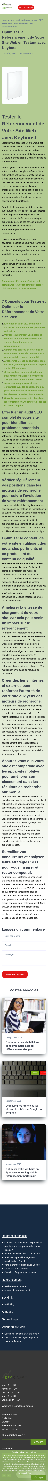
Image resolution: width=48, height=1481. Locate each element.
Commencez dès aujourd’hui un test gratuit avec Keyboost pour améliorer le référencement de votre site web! (23, 285)
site (16, 23)
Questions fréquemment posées (20, 1272)
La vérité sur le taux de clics (18, 1268)
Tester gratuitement (26, 7)
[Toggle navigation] (42, 7)
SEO (41, 20)
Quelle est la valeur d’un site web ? (21, 1334)
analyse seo (8, 20)
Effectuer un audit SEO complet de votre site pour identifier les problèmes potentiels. (24, 327)
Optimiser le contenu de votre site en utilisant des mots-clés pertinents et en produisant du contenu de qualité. (24, 353)
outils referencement (26, 20)
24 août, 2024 (9, 53)
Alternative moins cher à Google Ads (22, 1253)
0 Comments (26, 53)
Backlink (7, 1297)
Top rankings (10, 1319)
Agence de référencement (17, 1290)
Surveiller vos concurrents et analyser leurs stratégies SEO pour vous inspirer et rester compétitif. (25, 402)
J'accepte (38, 1477)
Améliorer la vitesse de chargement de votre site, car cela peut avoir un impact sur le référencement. (25, 365)
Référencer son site (14, 1235)
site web (23, 23)
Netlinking (9, 1304)
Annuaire (7, 1311)
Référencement (11, 1279)
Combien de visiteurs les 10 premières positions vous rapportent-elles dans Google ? (23, 1246)
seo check (7, 23)
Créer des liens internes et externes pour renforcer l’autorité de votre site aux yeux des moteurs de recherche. (23, 376)
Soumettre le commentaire (15, 974)
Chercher (38, 1442)
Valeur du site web (13, 1327)
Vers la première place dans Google (22, 1265)
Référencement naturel (15, 1286)
